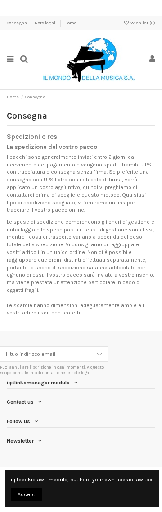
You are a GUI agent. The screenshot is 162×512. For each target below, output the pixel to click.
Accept (26, 494)
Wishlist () (142, 23)
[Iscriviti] (99, 354)
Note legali (46, 23)
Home (70, 23)
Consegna (17, 23)
